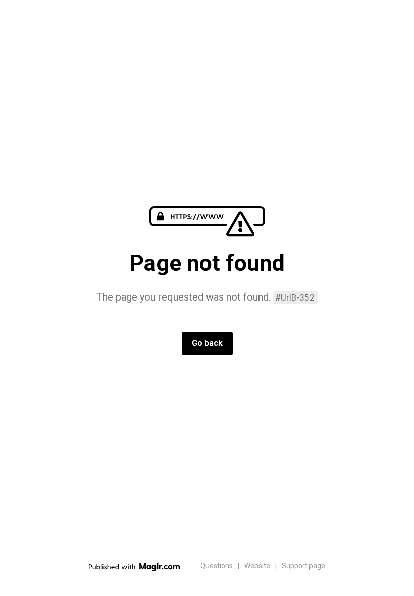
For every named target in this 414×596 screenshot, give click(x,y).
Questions (216, 566)
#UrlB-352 (295, 297)
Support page (303, 566)
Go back (207, 343)
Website (257, 566)
